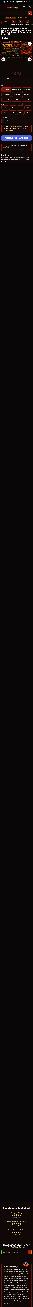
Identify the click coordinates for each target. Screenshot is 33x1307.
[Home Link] (12, 7)
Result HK (7, 1269)
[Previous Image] (3, 59)
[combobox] (14, 13)
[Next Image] (29, 59)
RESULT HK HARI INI (16, 138)
